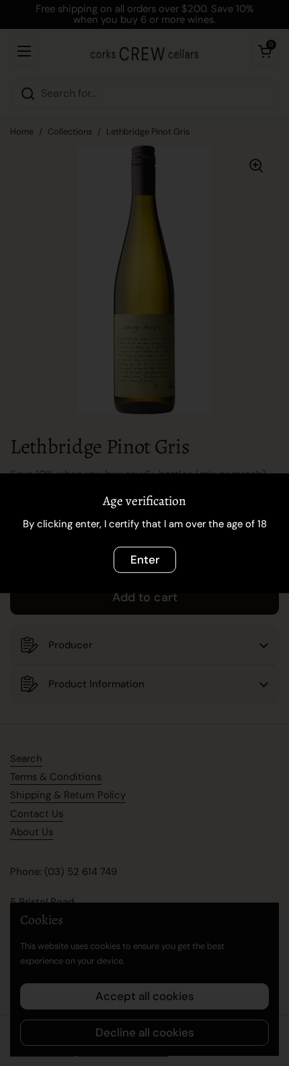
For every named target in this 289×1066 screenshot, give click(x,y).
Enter (144, 558)
